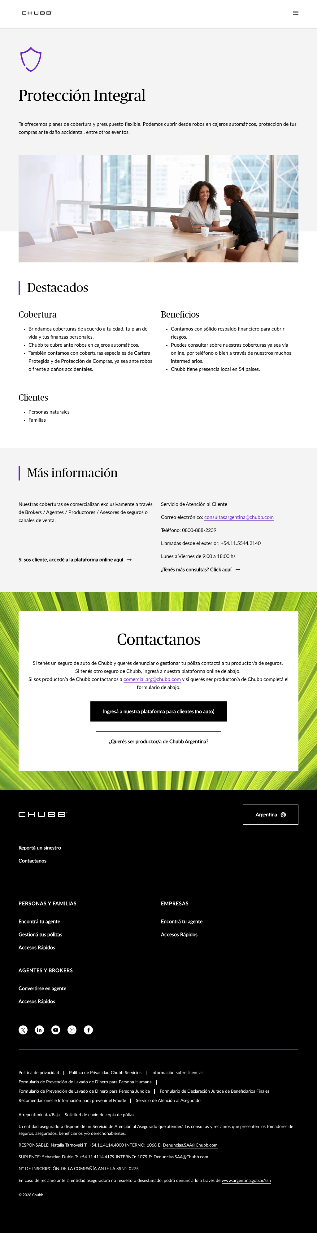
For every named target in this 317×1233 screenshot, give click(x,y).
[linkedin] (39, 1029)
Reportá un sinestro (40, 847)
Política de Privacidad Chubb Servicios (105, 1073)
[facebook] (88, 1029)
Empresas (175, 903)
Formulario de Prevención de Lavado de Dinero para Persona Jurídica (84, 1091)
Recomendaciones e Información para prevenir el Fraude (72, 1101)
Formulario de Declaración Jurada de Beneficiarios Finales (214, 1091)
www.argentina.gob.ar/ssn (246, 1180)
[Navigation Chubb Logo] (37, 14)
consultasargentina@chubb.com (239, 517)
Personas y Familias (48, 903)
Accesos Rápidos (37, 947)
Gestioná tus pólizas (40, 934)
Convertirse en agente (42, 988)
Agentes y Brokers (46, 970)
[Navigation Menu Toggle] (295, 13)
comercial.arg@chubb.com (152, 679)
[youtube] (55, 1029)
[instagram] (71, 1029)
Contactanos (32, 860)
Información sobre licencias (177, 1073)
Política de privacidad (39, 1073)
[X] (23, 1029)
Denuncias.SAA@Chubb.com (190, 1145)
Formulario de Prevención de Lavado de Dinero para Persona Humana (85, 1082)
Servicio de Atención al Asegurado (168, 1101)
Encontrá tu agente (39, 921)
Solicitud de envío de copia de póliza (99, 1115)
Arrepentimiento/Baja (39, 1115)
